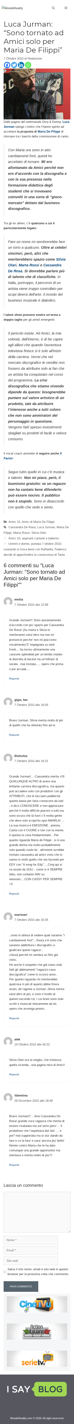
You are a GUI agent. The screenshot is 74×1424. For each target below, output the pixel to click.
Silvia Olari (38, 532)
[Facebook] (7, 65)
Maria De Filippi (49, 131)
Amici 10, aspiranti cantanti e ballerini (33, 538)
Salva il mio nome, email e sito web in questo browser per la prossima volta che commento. (38, 1272)
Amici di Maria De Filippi (38, 522)
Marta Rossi (29, 265)
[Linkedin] (21, 65)
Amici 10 (14, 522)
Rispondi (14, 678)
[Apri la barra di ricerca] (53, 8)
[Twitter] (14, 65)
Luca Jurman (46, 527)
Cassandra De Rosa (22, 527)
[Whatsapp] (28, 65)
